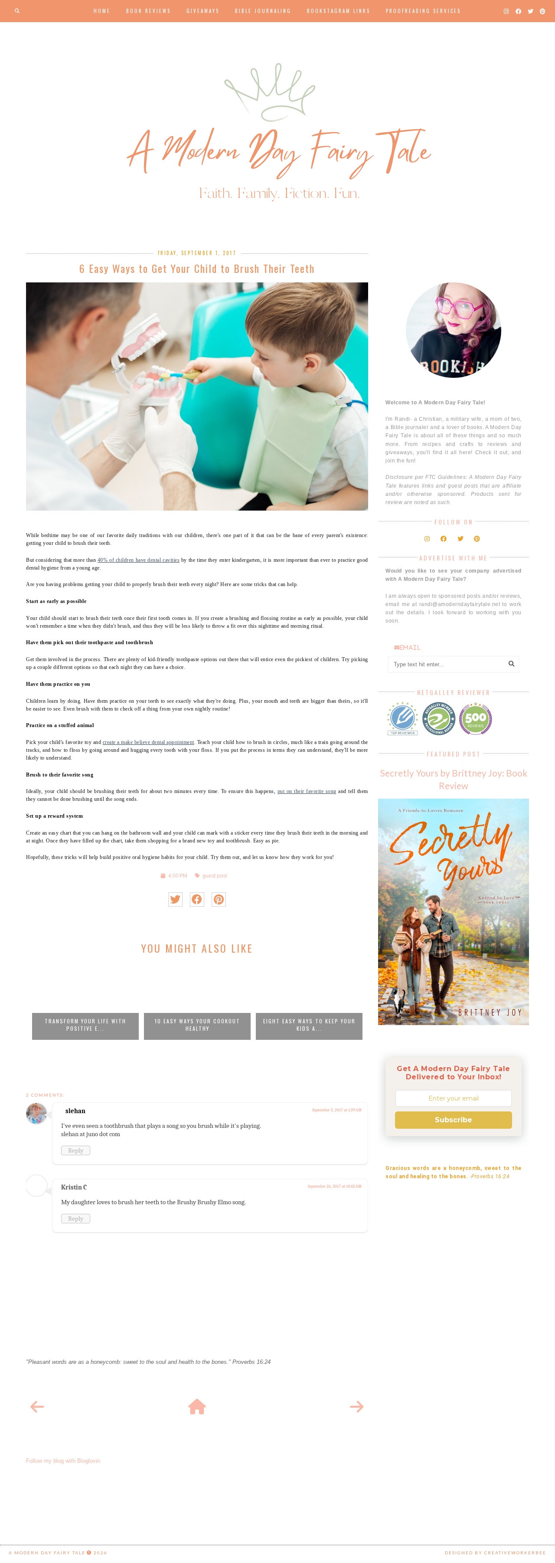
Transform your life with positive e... (85, 1024)
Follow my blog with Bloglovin (63, 1461)
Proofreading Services (423, 10)
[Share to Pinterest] (219, 899)
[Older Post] (357, 1407)
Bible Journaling (263, 10)
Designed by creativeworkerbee (495, 1552)
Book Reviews (148, 10)
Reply (75, 1150)
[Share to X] (175, 899)
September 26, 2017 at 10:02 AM (334, 1186)
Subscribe (453, 1120)
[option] (85, 1001)
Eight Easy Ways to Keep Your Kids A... (309, 1024)
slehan (75, 1111)
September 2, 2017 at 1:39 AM (336, 1110)
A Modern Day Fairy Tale (47, 1552)
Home (102, 10)
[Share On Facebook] (197, 899)
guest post (214, 875)
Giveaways (202, 10)
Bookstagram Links (338, 10)
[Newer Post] (37, 1407)
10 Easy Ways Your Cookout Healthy (197, 1024)
